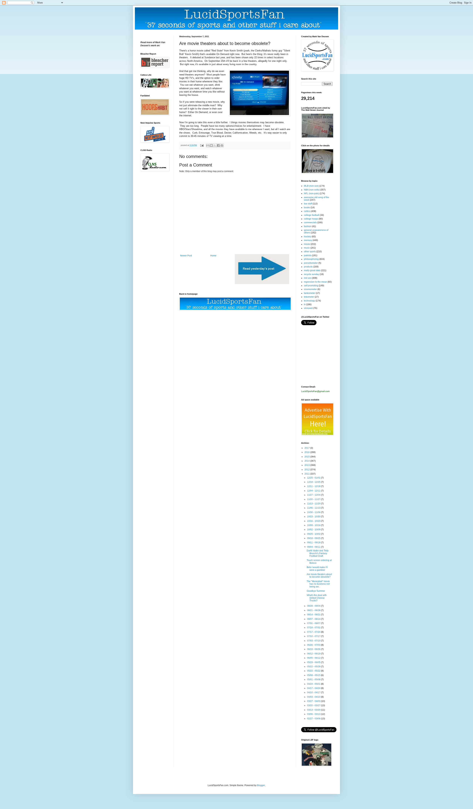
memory (308, 240)
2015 (307, 456)
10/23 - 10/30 (314, 516)
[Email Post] (201, 145)
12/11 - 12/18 (314, 486)
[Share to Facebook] (218, 145)
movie (307, 244)
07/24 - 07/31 (314, 627)
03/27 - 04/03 (314, 701)
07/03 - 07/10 (314, 640)
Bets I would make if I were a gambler (317, 568)
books (307, 207)
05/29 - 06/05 (314, 662)
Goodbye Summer (316, 591)
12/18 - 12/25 (314, 482)
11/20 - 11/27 (314, 499)
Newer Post (186, 255)
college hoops (311, 219)
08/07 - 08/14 (314, 619)
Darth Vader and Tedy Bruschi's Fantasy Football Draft (318, 553)
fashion (307, 226)
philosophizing (311, 259)
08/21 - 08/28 (314, 610)
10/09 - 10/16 (314, 525)
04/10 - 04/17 (314, 692)
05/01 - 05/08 (314, 679)
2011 (307, 474)
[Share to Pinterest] (222, 145)
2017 (307, 448)
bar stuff (308, 203)
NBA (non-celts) (312, 189)
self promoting (311, 285)
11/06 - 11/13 (314, 508)
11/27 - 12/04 (314, 495)
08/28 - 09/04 (314, 606)
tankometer (309, 293)
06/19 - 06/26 (314, 649)
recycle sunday (311, 274)
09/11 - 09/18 (314, 542)
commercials (310, 222)
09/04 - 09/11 (314, 547)
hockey (307, 236)
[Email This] (208, 145)
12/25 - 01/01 (314, 477)
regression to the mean (315, 282)
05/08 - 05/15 (314, 675)
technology (309, 300)
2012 (307, 469)
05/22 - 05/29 (314, 666)
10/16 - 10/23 (314, 521)
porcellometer (311, 263)
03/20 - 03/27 (314, 705)
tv (305, 304)
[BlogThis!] (211, 145)
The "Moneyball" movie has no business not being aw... (318, 584)
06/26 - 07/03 (314, 645)
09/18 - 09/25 (314, 538)
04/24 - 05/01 (314, 684)
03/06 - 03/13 (314, 714)
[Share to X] (215, 145)
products (308, 266)
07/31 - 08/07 (314, 623)
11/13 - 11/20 (314, 503)
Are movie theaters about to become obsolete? (319, 575)
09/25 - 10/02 (314, 534)
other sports (310, 251)
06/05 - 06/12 (314, 658)
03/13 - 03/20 (314, 710)
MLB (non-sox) (311, 186)
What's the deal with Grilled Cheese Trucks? (317, 598)
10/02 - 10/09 (314, 529)
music (307, 248)
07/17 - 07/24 (314, 632)
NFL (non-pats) (311, 193)
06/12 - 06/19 (314, 653)
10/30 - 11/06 (314, 512)
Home (213, 255)
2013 (307, 465)
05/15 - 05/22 (314, 671)
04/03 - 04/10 (314, 697)
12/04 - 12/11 (314, 490)
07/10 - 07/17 (314, 636)
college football (311, 215)
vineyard (308, 308)
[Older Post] (262, 283)
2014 (307, 461)
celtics (307, 211)
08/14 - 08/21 (314, 614)
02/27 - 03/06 (314, 718)
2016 (307, 452)
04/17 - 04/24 (314, 688)
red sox (307, 278)
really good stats (312, 270)
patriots (307, 255)
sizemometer (310, 289)
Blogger (261, 785)
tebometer (309, 297)
